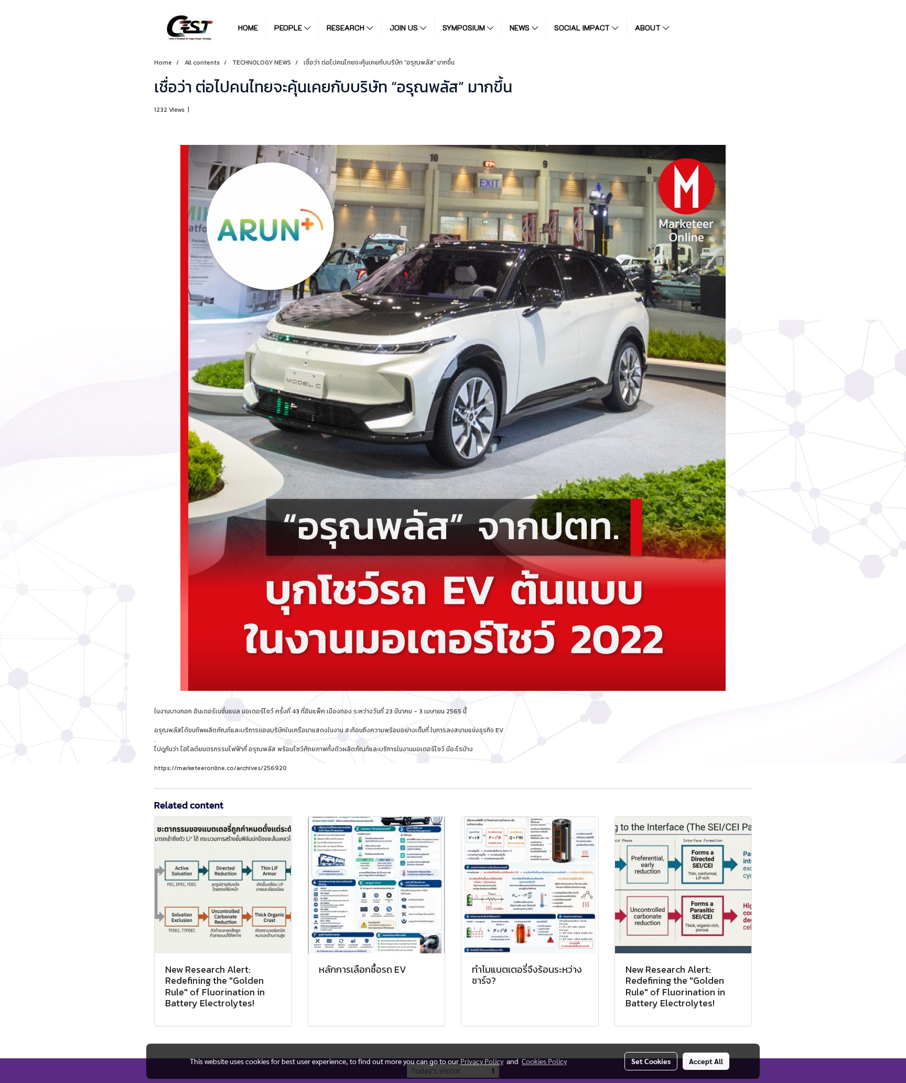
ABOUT (649, 28)
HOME (248, 28)
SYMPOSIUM (465, 28)
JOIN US (405, 28)
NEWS (521, 28)
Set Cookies (651, 1061)
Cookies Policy (544, 1061)
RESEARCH (346, 28)
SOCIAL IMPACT (583, 28)
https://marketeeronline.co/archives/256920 (220, 768)
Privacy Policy (481, 1061)
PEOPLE (289, 28)
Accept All (706, 1061)
